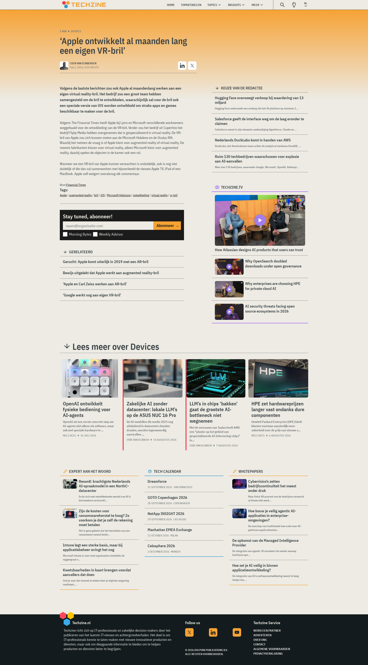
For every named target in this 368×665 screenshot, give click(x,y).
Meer (255, 5)
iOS (102, 195)
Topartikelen (191, 5)
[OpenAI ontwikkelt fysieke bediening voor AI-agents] (90, 378)
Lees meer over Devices (115, 346)
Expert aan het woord (90, 471)
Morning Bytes (80, 234)
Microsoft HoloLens (119, 195)
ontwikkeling (141, 195)
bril (96, 195)
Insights (234, 5)
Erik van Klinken (138, 439)
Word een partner (267, 630)
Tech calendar (167, 471)
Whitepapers (250, 471)
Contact (259, 644)
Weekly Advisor (111, 234)
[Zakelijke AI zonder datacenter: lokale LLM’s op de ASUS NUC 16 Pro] (153, 378)
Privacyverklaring (268, 653)
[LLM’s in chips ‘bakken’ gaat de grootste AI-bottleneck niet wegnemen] (215, 378)
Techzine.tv (232, 187)
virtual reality (159, 195)
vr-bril (173, 195)
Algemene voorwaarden (271, 649)
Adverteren (262, 635)
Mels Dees (69, 435)
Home (171, 5)
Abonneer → (167, 226)
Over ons (260, 640)
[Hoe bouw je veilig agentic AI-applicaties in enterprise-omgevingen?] (239, 520)
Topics (212, 5)
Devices (76, 31)
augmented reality (80, 195)
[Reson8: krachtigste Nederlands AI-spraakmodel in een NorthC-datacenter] (70, 490)
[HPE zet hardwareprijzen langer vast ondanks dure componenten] (278, 378)
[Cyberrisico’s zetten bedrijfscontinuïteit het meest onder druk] (239, 490)
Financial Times (76, 185)
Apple (63, 195)
